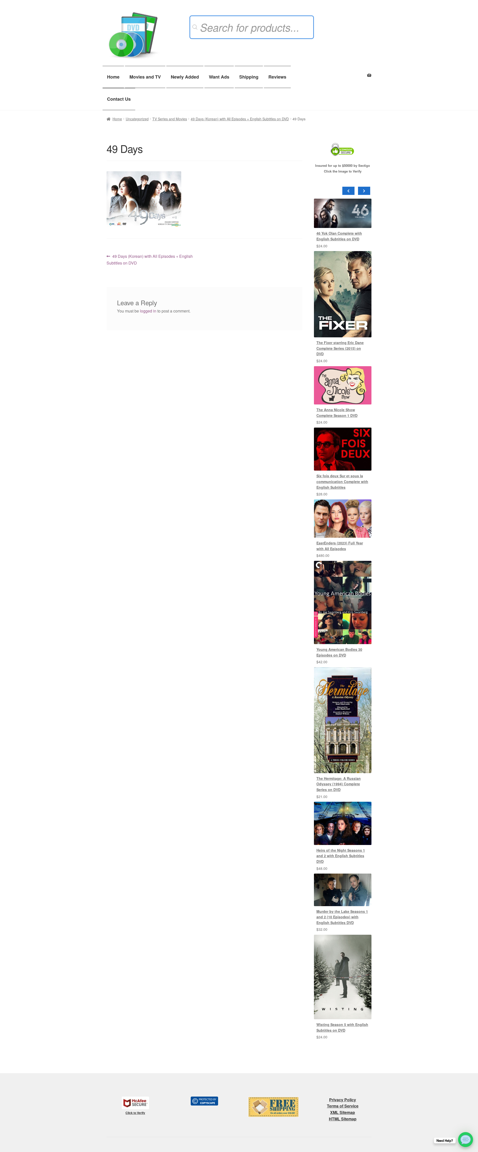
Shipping (248, 77)
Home (113, 77)
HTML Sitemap (343, 1119)
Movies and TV (145, 77)
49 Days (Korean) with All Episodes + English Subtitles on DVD (240, 118)
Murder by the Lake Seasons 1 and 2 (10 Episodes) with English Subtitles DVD (342, 917)
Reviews (277, 77)
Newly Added (185, 77)
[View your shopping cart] (342, 72)
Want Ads (219, 77)
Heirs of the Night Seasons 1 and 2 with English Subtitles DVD (340, 856)
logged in (148, 311)
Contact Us (119, 99)
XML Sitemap (342, 1112)
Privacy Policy (342, 1100)
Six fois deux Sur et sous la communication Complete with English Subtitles (342, 481)
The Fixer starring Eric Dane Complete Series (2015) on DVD (340, 348)
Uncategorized (137, 118)
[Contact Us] (465, 1139)
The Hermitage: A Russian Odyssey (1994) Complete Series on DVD (338, 784)
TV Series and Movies (169, 118)
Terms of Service (342, 1106)
